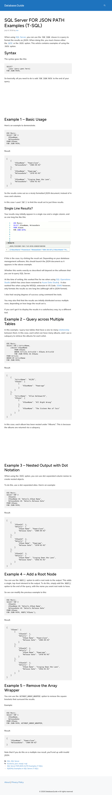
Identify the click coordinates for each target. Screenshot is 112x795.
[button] (105, 5)
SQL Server (21, 37)
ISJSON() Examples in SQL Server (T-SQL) (22, 768)
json (16, 764)
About (7, 782)
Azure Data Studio (50, 282)
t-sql (25, 764)
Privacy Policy (17, 782)
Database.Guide (14, 5)
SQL (8, 761)
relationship (64, 330)
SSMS (59, 285)
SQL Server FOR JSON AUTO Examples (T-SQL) (25, 766)
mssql (21, 764)
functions (10, 764)
